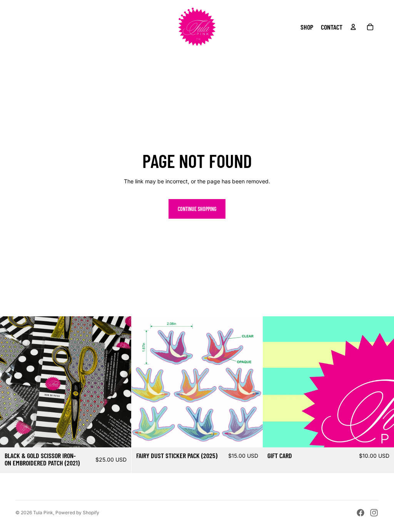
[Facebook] (360, 512)
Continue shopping (197, 209)
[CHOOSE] (382, 435)
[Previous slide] (143, 381)
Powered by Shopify (77, 512)
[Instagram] (374, 512)
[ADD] (119, 435)
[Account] (353, 26)
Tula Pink (43, 512)
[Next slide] (250, 381)
